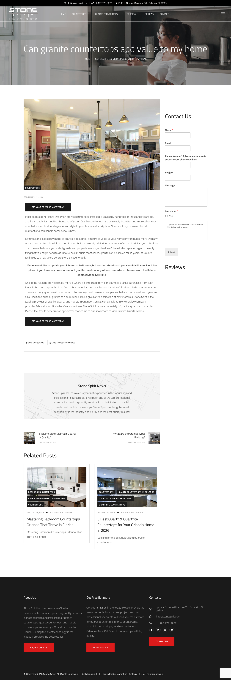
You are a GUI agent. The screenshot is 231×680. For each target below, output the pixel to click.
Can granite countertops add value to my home (115, 48)
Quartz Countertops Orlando (115, 498)
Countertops (79, 14)
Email (169, 143)
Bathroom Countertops (41, 492)
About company (38, 647)
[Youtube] (171, 630)
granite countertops (35, 342)
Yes (171, 216)
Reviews (149, 14)
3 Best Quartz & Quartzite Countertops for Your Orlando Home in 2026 (125, 524)
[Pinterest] (165, 630)
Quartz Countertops (106, 14)
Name (169, 130)
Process (131, 14)
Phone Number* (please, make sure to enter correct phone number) (185, 158)
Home (63, 14)
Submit (171, 252)
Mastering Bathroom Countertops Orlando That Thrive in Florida (53, 521)
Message (171, 185)
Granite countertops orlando (62, 342)
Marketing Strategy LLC (129, 674)
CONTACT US (162, 641)
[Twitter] (158, 630)
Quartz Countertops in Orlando (136, 492)
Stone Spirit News (61, 513)
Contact (164, 14)
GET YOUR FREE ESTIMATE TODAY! (48, 207)
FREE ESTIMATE (100, 647)
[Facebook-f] (151, 630)
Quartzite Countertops (112, 504)
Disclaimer (171, 211)
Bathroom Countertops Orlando (46, 498)
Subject (169, 172)
